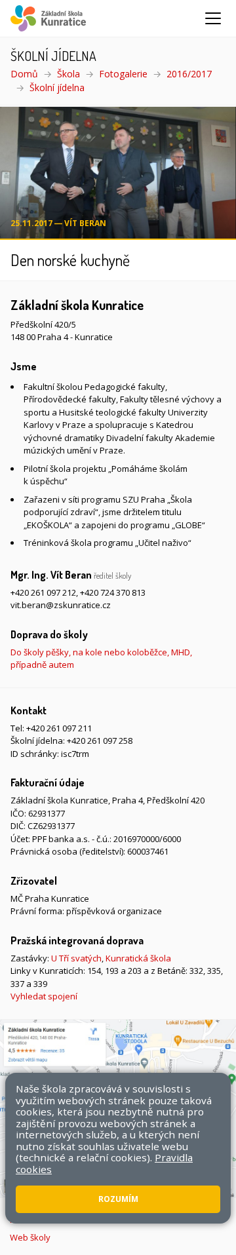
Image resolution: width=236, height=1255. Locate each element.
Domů (24, 74)
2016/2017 (189, 74)
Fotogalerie (123, 74)
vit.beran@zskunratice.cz (60, 605)
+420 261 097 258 (99, 740)
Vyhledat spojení (43, 996)
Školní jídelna (57, 87)
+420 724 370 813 (113, 592)
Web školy (30, 1237)
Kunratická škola (138, 958)
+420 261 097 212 (43, 592)
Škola (68, 74)
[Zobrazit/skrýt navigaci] (213, 18)
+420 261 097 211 (59, 728)
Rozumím (118, 1199)
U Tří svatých (76, 958)
